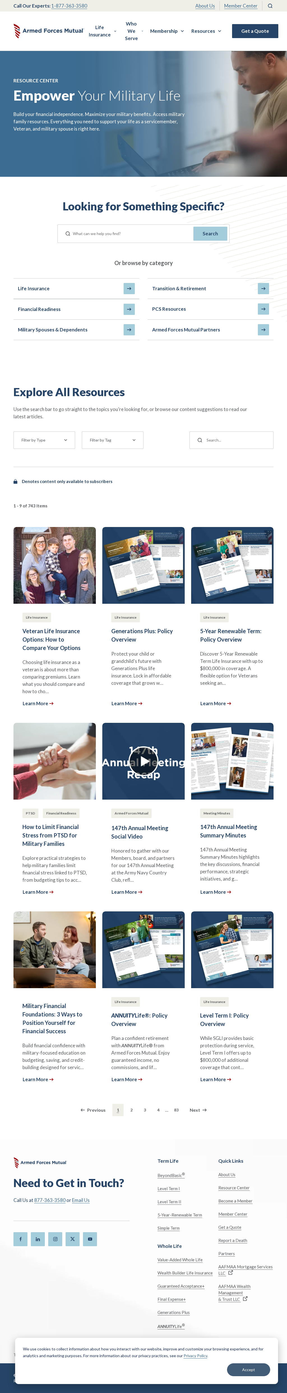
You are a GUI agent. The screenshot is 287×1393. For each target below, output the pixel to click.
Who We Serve (131, 31)
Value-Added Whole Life (180, 1259)
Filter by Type (33, 440)
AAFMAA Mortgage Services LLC (245, 1270)
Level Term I (169, 1188)
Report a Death (232, 1240)
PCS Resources (169, 309)
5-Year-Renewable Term (180, 1214)
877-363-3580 (50, 1200)
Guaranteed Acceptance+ (181, 1285)
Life (171, 1326)
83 (176, 1110)
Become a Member (235, 1200)
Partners (226, 1253)
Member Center (241, 6)
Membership (164, 31)
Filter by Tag (100, 440)
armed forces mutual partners (186, 330)
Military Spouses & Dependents (52, 330)
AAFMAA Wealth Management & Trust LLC (234, 1293)
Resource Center (234, 1187)
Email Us (81, 1200)
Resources (203, 31)
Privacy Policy (195, 1355)
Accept (248, 1369)
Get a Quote (255, 31)
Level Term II (169, 1201)
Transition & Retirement (179, 288)
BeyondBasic (171, 1175)
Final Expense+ (172, 1299)
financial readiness (39, 309)
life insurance (34, 288)
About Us (205, 6)
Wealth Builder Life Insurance (185, 1272)
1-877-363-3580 (69, 6)
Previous (96, 1110)
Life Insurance (100, 31)
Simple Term (169, 1228)
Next (195, 1110)
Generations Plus (174, 1312)
